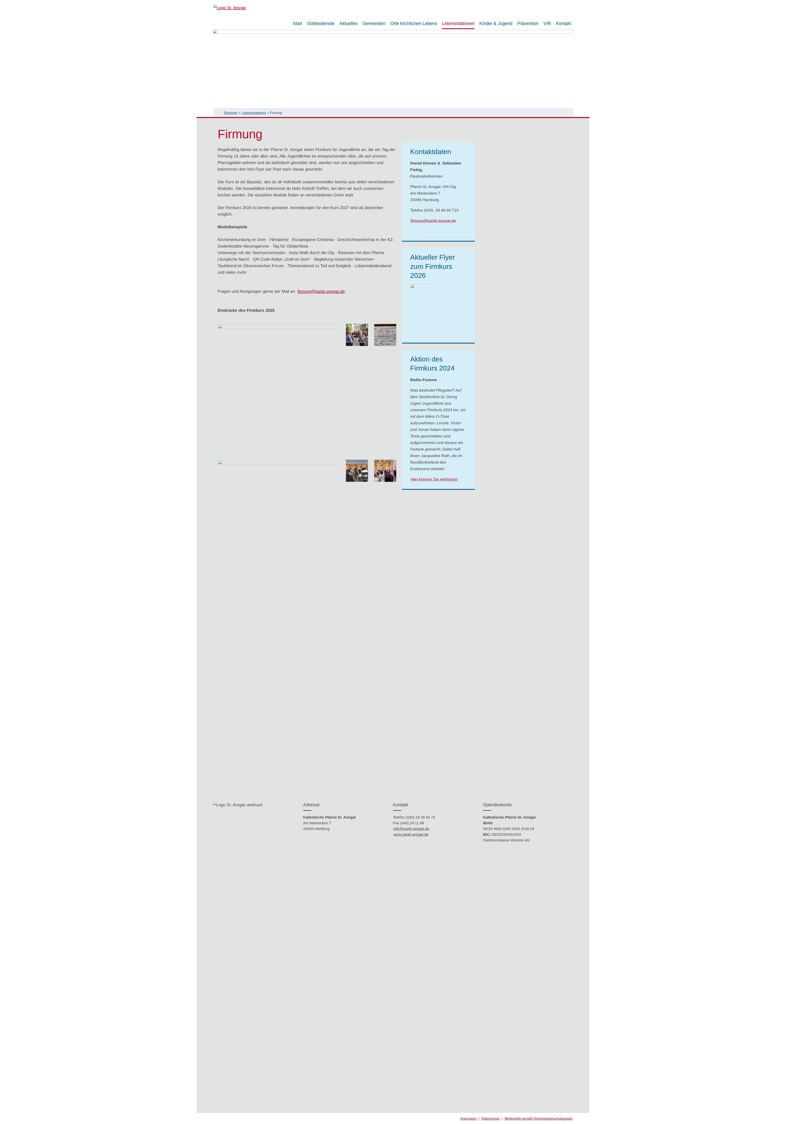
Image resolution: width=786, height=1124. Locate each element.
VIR (547, 23)
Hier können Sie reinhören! (434, 479)
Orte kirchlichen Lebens (413, 23)
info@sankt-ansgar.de (411, 829)
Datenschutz (490, 1118)
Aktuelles (348, 23)
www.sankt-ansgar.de (410, 834)
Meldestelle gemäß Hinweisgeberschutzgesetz (539, 1118)
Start (297, 23)
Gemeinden (374, 23)
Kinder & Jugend (495, 23)
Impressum (469, 1118)
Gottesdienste (320, 23)
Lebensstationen (458, 23)
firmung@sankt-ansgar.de (321, 291)
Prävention (528, 23)
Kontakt (563, 23)
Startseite (230, 113)
